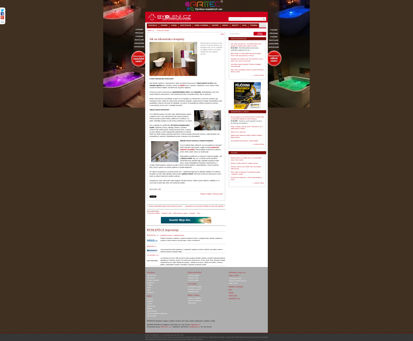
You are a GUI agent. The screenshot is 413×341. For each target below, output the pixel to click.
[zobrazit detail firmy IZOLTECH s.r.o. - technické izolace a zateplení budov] (152, 240)
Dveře (149, 287)
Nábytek (149, 308)
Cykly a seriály (234, 275)
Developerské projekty (195, 287)
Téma (198, 213)
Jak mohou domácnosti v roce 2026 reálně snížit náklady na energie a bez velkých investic (246, 45)
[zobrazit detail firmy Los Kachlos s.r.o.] (152, 261)
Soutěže (231, 293)
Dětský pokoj (151, 306)
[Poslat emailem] (2, 21)
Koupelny (192, 213)
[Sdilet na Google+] (2, 17)
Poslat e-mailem (206, 194)
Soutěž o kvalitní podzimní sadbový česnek (244, 163)
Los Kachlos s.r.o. (153, 255)
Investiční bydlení (193, 275)
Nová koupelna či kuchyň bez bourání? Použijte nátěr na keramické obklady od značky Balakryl (247, 118)
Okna (149, 290)
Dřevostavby (151, 278)
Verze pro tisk (218, 194)
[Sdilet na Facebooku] (2, 13)
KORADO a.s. (152, 246)
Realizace (150, 292)
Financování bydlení (153, 213)
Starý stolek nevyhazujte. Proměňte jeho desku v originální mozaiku (245, 173)
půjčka (182, 85)
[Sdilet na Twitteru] (2, 10)
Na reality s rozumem (194, 289)
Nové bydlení (192, 284)
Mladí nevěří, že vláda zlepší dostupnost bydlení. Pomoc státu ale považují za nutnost (246, 54)
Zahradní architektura (194, 300)
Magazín (234, 153)
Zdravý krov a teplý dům (238, 132)
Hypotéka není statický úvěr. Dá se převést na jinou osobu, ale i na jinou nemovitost (247, 60)
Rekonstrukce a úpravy (180, 213)
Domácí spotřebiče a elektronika (157, 313)
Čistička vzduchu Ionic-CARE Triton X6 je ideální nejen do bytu (246, 168)
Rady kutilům (192, 303)
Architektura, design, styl (237, 272)
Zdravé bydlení (151, 316)
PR (160, 189)
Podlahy (149, 285)
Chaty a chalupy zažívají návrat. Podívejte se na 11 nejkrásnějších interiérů (247, 127)
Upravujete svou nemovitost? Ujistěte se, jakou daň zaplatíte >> (205, 206)
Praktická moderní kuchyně (237, 281)
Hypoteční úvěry (167, 213)
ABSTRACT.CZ (234, 298)
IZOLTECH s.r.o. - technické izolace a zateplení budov (165, 235)
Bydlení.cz (150, 30)
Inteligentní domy (193, 291)
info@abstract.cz (194, 327)
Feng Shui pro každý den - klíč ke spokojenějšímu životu (246, 178)
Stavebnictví (151, 272)
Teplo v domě (233, 283)
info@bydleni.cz (195, 325)
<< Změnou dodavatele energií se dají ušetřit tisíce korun (165, 206)
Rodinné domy (151, 275)
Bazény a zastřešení (194, 298)
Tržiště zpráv (233, 295)
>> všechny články (258, 75)
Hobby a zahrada (193, 295)
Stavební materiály (153, 280)
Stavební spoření (193, 280)
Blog (230, 289)
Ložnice (149, 304)
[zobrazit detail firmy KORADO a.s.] (152, 250)
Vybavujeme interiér (235, 278)
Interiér (149, 296)
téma (222, 34)
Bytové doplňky (152, 311)
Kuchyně (150, 299)
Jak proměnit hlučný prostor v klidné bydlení (244, 141)
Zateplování (151, 283)
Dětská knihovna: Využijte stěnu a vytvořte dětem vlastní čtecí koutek (246, 159)
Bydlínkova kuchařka (236, 286)
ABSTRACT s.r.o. (166, 327)
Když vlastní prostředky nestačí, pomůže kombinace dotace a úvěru (247, 71)
